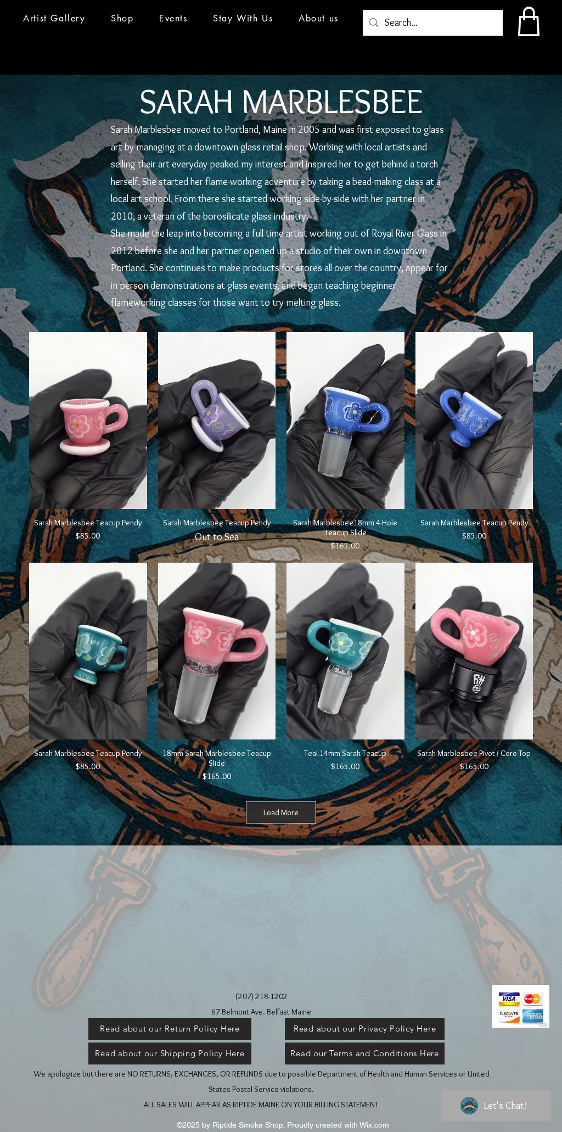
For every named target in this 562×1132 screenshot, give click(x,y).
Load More (281, 812)
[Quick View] (88, 420)
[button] (173, 18)
